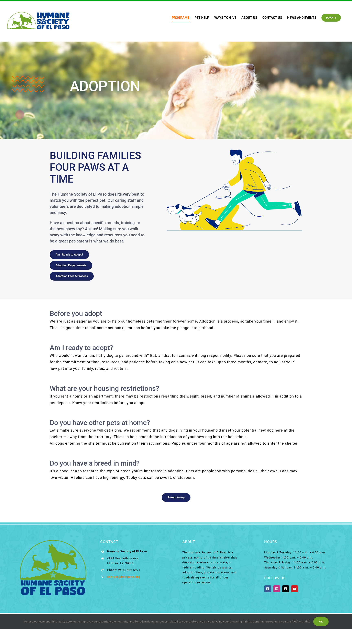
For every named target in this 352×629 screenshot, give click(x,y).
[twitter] (285, 588)
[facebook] (267, 588)
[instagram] (276, 588)
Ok (321, 621)
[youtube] (294, 588)
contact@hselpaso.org (123, 576)
